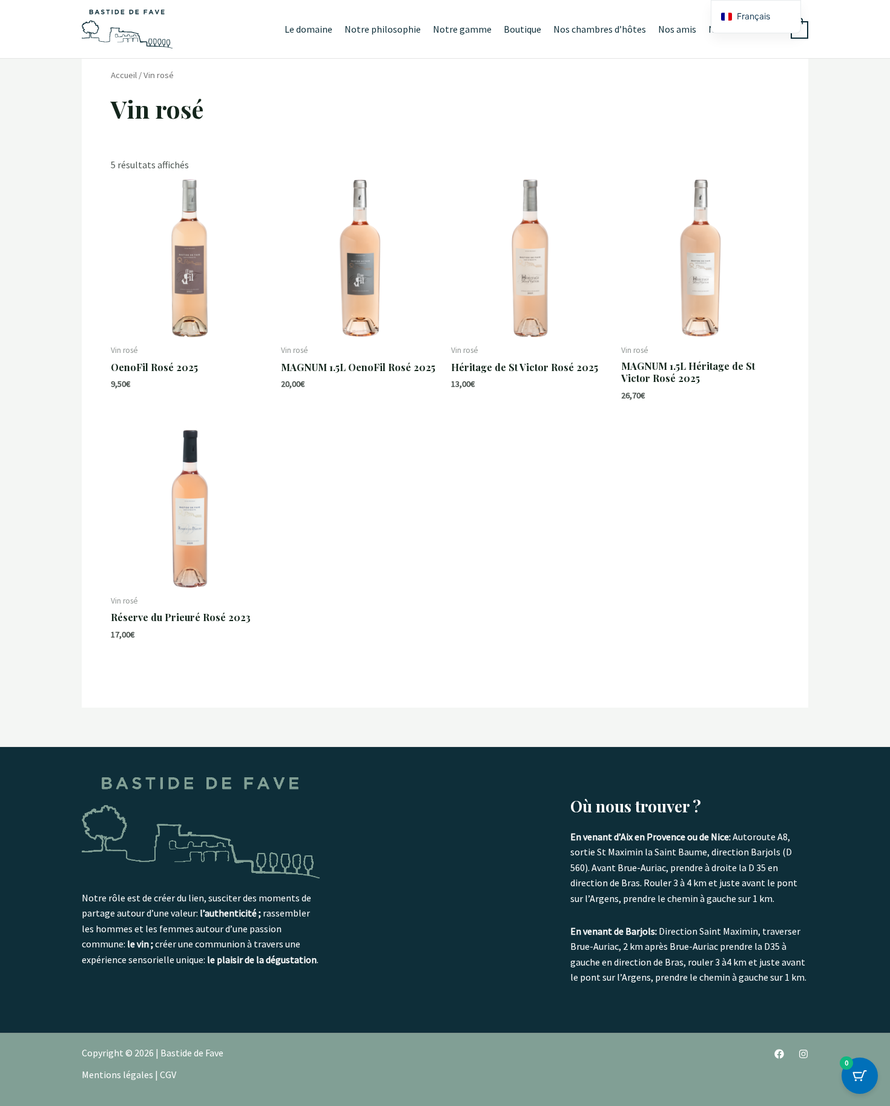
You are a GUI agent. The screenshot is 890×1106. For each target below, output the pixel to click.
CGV (168, 1074)
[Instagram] (803, 1054)
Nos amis (677, 29)
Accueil (124, 75)
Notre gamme (462, 29)
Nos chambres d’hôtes (599, 29)
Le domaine (308, 29)
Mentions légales (117, 1074)
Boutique (522, 29)
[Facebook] (779, 1054)
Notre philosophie (382, 29)
